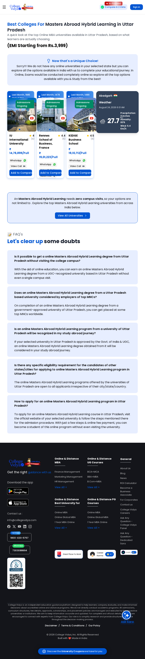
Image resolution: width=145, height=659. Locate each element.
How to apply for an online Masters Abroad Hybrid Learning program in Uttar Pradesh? (70, 403)
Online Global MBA (65, 517)
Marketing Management (68, 476)
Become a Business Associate (126, 491)
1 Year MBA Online (65, 522)
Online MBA (61, 512)
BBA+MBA (92, 476)
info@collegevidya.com (21, 520)
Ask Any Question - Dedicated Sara (126, 538)
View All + (61, 487)
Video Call (16, 166)
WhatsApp (16, 160)
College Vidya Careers (128, 511)
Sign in (136, 7)
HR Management (64, 481)
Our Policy (94, 625)
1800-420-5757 (19, 537)
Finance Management (67, 471)
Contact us (126, 504)
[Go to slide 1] (19, 129)
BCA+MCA (93, 471)
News (123, 478)
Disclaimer (51, 625)
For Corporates (129, 499)
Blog (122, 473)
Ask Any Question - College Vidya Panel (128, 523)
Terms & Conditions (72, 625)
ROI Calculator (128, 483)
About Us (125, 468)
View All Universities (70, 215)
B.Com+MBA (94, 481)
